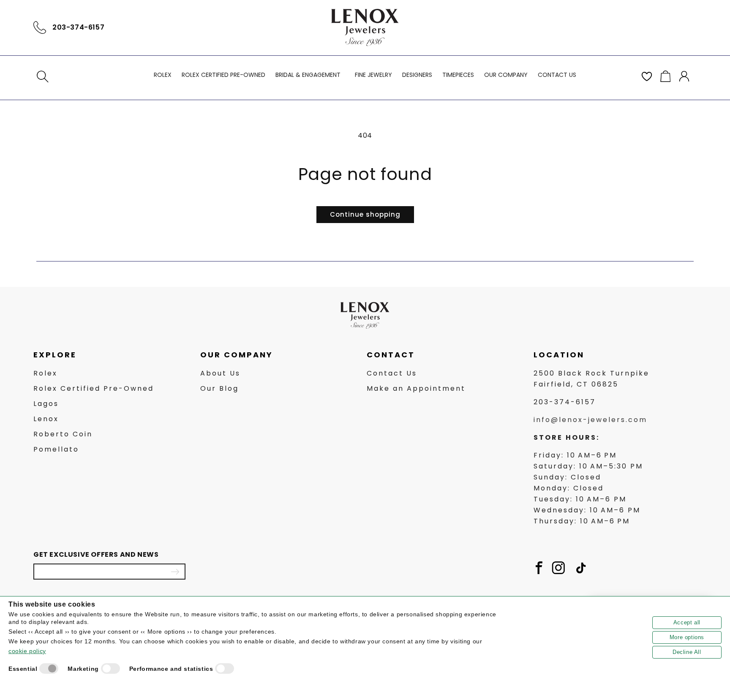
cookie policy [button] (27, 651)
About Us (220, 373)
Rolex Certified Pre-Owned (93, 388)
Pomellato (56, 449)
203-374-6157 (78, 27)
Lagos (46, 403)
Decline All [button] (687, 652)
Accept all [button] (686, 622)
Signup (175, 571)
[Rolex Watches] (661, 27)
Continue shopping (365, 214)
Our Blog (219, 388)
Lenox (46, 419)
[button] (42, 76)
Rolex (45, 373)
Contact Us (392, 373)
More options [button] (687, 637)
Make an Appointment (416, 388)
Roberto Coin (63, 434)
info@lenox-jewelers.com (590, 420)
